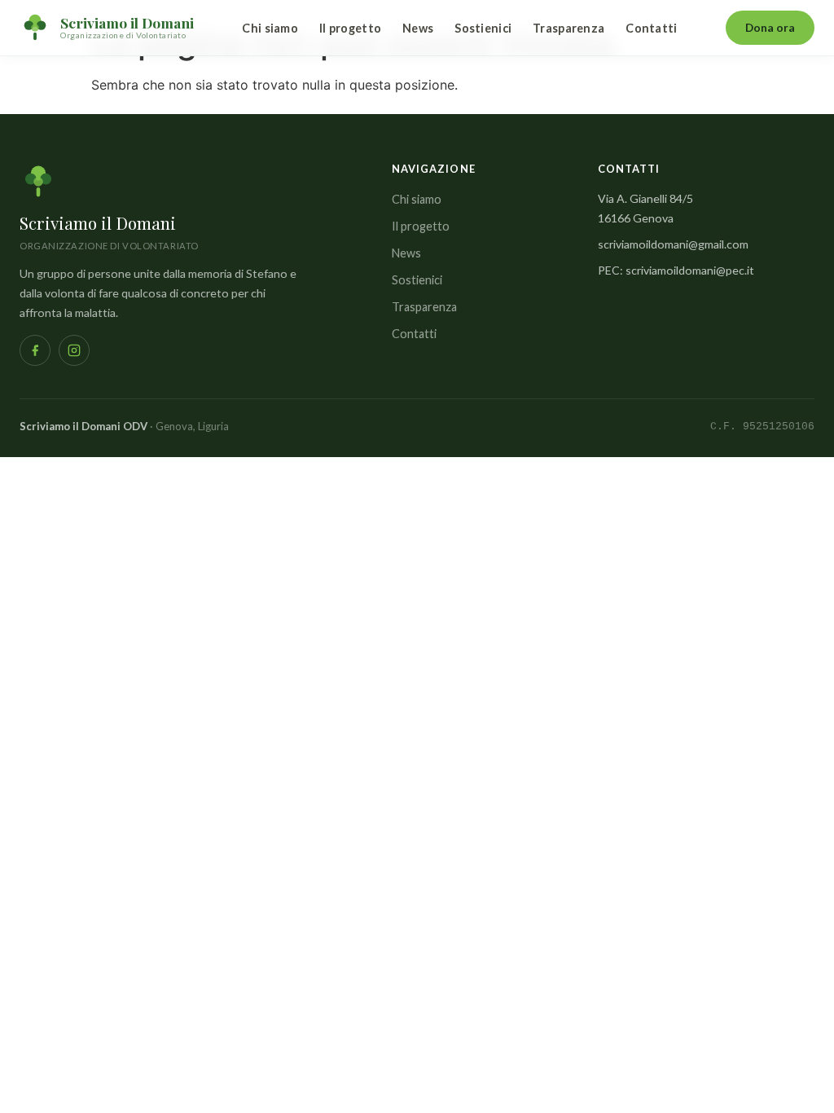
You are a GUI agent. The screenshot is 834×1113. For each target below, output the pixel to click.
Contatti (651, 28)
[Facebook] (35, 350)
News (417, 28)
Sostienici (482, 28)
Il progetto (350, 28)
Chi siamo (270, 28)
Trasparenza (568, 28)
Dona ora (770, 27)
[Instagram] (74, 350)
